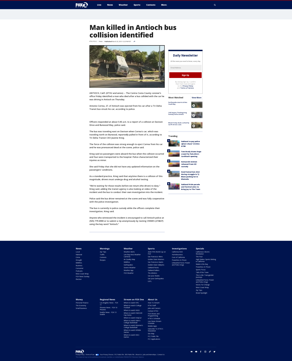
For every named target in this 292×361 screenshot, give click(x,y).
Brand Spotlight (201, 293)
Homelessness (177, 254)
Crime (78, 257)
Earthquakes (128, 265)
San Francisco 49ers (155, 257)
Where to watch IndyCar (133, 318)
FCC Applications (154, 339)
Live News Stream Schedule (154, 322)
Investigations (179, 248)
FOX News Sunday (82, 276)
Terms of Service (187, 88)
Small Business (81, 308)
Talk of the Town (202, 272)
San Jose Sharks (154, 276)
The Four (199, 257)
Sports (151, 248)
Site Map (151, 333)
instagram (205, 351)
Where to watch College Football (132, 306)
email (191, 351)
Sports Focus (201, 270)
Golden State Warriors (156, 259)
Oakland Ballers (153, 270)
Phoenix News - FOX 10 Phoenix (108, 308)
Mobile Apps (152, 326)
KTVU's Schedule (154, 318)
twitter (214, 351)
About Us (152, 299)
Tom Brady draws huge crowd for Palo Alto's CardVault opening (191, 154)
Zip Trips (103, 252)
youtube (196, 351)
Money (79, 299)
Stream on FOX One (134, 299)
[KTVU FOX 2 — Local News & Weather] (83, 5)
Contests (103, 257)
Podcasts (79, 271)
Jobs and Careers (154, 308)
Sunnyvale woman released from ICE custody (189, 164)
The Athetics (152, 273)
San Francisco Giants (155, 262)
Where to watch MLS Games (131, 336)
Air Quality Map (129, 259)
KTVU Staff (152, 305)
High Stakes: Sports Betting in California (206, 260)
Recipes (103, 260)
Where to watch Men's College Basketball (132, 321)
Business (79, 265)
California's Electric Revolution (203, 253)
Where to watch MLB (131, 310)
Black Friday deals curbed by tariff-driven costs (178, 124)
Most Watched (175, 97)
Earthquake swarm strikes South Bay (177, 103)
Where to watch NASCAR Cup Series (133, 314)
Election (79, 279)
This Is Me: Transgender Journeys (205, 276)
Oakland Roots (153, 267)
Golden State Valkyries (156, 265)
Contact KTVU (153, 311)
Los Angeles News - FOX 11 (109, 304)
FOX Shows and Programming (153, 315)
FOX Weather (129, 273)
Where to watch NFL (131, 303)
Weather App (128, 270)
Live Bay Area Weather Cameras (132, 255)
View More (196, 97)
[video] (197, 105)
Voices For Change (203, 285)
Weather (128, 248)
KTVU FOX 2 (93, 41)
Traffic (102, 254)
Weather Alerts (129, 252)
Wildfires (79, 263)
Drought (79, 260)
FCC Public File (153, 336)
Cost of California (178, 257)
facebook (201, 351)
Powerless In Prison (179, 260)
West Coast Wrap (82, 274)
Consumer (79, 268)
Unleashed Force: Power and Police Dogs (181, 264)
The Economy (81, 305)
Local (78, 252)
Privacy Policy (188, 86)
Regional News (107, 299)
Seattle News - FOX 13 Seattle (108, 313)
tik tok (210, 351)
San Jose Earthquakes (156, 278)
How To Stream (154, 303)
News (101, 41)
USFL (150, 281)
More (164, 5)
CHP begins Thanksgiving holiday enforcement (177, 113)
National (79, 254)
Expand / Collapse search (215, 5)
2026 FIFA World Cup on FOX (157, 253)
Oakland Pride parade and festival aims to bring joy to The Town (190, 186)
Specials (200, 248)
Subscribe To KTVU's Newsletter (155, 330)
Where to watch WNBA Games (132, 331)
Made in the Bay (202, 264)
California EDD (177, 252)
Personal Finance (82, 303)
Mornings (105, 248)
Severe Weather (130, 267)
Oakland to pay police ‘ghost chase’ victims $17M (190, 143)
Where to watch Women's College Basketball (133, 326)
